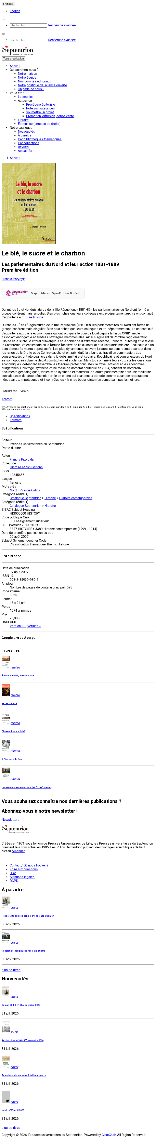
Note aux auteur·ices (40, 108)
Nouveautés (26, 131)
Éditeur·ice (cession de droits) (39, 124)
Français (8, 3)
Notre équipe (27, 77)
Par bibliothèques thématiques (40, 139)
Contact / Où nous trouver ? (29, 865)
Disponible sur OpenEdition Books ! (55, 293)
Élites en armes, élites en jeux (18, 675)
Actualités (25, 151)
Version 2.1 (18, 626)
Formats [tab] (16, 420)
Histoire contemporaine (75, 498)
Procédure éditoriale (40, 104)
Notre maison (27, 74)
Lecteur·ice (26, 97)
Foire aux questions (24, 869)
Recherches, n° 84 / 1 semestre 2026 (22, 1040)
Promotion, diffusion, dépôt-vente (50, 116)
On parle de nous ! (31, 89)
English (15, 11)
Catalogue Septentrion (25, 498)
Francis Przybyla (13, 279)
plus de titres (11, 970)
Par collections (28, 143)
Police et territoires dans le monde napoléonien (28, 916)
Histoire (50, 498)
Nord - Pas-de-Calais (25, 490)
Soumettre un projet (40, 112)
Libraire (23, 120)
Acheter (7, 399)
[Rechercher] (3, 19)
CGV (13, 873)
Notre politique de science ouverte (42, 85)
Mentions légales (22, 877)
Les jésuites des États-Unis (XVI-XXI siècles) (27, 787)
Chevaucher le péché (13, 731)
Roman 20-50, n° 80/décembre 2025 (21, 1005)
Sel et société (9, 703)
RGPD (14, 881)
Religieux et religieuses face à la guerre (23, 951)
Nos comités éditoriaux (34, 81)
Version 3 (34, 626)
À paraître (24, 135)
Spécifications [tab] (20, 416)
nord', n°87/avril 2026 (13, 1110)
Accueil (15, 66)
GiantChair (109, 1135)
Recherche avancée (62, 25)
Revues (23, 147)
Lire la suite (35, 317)
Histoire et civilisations (26, 467)
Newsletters (10, 820)
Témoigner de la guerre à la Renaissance (24, 1075)
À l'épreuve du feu (12, 759)
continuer (18, 851)
